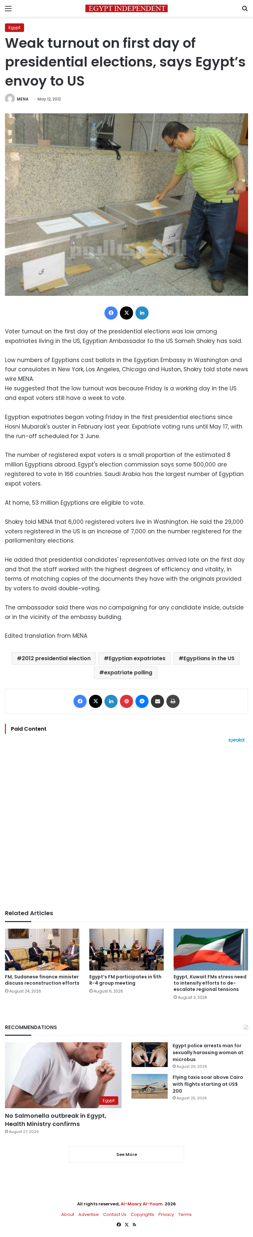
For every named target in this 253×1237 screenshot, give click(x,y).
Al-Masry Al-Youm (142, 1204)
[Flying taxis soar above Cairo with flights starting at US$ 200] (149, 1086)
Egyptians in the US (209, 658)
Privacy (166, 1214)
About (67, 1214)
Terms (185, 1214)
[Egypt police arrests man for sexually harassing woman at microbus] (149, 1054)
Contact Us (114, 1214)
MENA (23, 99)
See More (126, 1154)
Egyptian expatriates (137, 658)
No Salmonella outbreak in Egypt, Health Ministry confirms (55, 1119)
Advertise (88, 1214)
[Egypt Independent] (126, 8)
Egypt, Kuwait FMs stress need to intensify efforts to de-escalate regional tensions (210, 983)
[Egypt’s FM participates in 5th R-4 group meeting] (126, 949)
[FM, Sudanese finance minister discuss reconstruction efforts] (42, 949)
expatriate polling (128, 672)
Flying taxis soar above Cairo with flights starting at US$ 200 (208, 1084)
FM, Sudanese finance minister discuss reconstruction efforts (42, 979)
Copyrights (142, 1214)
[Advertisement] (126, 826)
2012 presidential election (56, 658)
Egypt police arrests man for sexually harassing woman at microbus (208, 1052)
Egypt (14, 27)
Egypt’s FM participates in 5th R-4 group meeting (125, 979)
